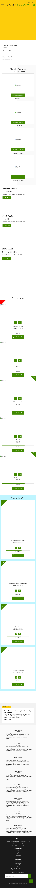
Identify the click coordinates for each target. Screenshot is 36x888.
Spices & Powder (18, 153)
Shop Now (7, 197)
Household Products (18, 126)
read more (8, 719)
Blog (18, 854)
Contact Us (18, 865)
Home (18, 850)
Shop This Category (18, 95)
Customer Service (18, 861)
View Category (7, 50)
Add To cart (19, 336)
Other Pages (18, 855)
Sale (18, 857)
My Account (18, 863)
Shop (18, 852)
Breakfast (18, 98)
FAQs (18, 866)
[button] (29, 2)
